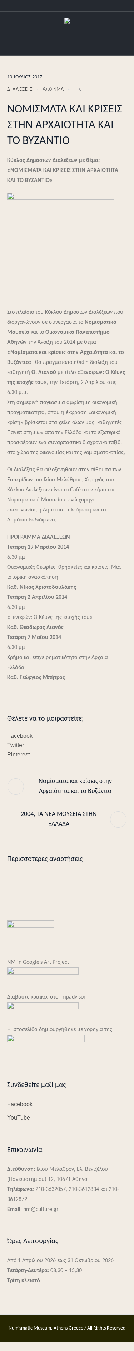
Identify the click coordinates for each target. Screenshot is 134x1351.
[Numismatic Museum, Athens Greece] (67, 22)
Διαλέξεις (20, 89)
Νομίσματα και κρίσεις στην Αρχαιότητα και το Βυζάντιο (75, 786)
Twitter (15, 745)
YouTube (18, 1118)
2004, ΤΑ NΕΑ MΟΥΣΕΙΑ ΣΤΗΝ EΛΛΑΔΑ (59, 819)
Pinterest (18, 754)
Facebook (20, 736)
